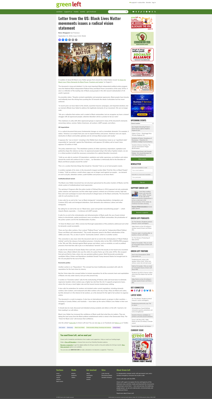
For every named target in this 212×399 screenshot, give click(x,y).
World (84, 36)
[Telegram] (145, 291)
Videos (73, 377)
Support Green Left (139, 187)
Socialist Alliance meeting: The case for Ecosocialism (141, 146)
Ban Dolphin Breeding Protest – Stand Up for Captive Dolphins (141, 128)
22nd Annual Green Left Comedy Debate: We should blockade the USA (142, 153)
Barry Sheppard (64, 33)
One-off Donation (70, 342)
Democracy (70, 327)
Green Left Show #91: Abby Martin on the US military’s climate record (142, 316)
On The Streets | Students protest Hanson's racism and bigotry (142, 222)
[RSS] (153, 291)
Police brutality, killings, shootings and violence (99, 327)
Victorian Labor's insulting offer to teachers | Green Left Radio (142, 234)
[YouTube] (132, 291)
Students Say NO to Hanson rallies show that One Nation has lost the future (142, 274)
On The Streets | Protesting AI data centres (141, 239)
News (58, 373)
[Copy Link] (76, 40)
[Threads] (150, 291)
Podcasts (74, 375)
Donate (148, 2)
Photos (73, 373)
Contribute (89, 375)
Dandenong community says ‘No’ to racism (141, 299)
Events (82, 12)
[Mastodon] (59, 40)
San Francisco (75, 33)
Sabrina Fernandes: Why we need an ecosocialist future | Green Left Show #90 (142, 244)
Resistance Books (107, 375)
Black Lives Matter (79, 327)
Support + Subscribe (138, 2)
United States (116, 327)
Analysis (58, 375)
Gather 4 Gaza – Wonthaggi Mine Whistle (142, 134)
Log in (154, 2)
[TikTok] (139, 291)
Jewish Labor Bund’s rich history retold (141, 322)
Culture (58, 379)
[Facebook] (63, 40)
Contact (88, 377)
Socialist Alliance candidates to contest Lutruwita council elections (142, 311)
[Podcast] (134, 291)
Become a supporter (66, 345)
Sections (59, 12)
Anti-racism (62, 327)
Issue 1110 (77, 36)
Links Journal (105, 373)
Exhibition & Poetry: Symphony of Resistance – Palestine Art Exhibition (142, 140)
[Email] (73, 40)
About (88, 373)
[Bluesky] (66, 40)
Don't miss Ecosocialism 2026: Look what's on (141, 255)
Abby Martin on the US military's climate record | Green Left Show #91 (141, 228)
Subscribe (72, 323)
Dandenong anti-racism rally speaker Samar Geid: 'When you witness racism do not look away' (141, 261)
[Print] (69, 40)
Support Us (68, 12)
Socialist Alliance (107, 377)
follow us (118, 323)
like (99, 323)
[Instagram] (142, 291)
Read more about (125, 393)
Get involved (91, 12)
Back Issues (59, 381)
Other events (142, 159)
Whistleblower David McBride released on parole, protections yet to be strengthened (142, 305)
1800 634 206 (75, 350)
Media (76, 12)
